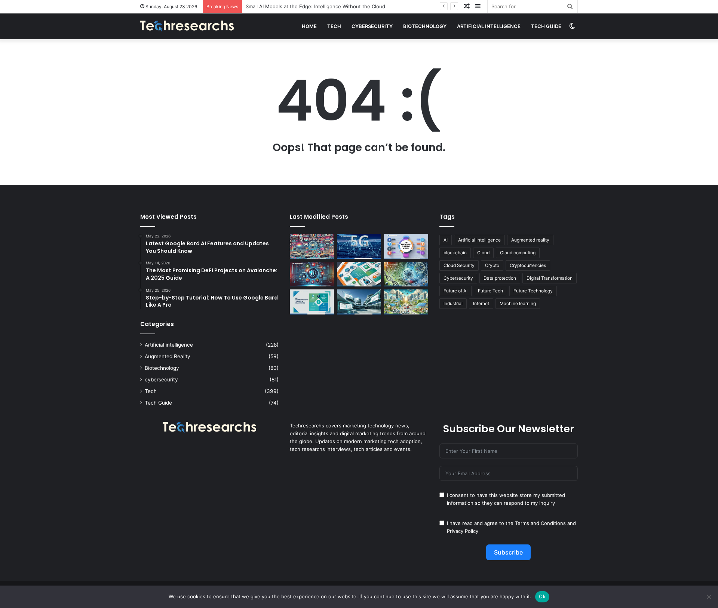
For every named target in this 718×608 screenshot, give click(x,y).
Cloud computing (518, 252)
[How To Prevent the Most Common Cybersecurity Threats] (312, 274)
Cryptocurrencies (528, 265)
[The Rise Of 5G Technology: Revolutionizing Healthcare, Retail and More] (359, 246)
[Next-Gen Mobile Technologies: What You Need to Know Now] (359, 274)
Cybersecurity (458, 278)
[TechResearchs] (187, 26)
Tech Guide (546, 26)
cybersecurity (372, 26)
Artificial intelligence (489, 26)
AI (446, 240)
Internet (481, 303)
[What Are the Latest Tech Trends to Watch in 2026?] (312, 246)
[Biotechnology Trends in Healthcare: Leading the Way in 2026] (312, 301)
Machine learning (518, 303)
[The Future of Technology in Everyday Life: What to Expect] (406, 301)
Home (309, 26)
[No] (708, 597)
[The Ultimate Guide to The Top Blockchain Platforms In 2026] (406, 246)
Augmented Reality (167, 356)
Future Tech (490, 291)
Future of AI (455, 291)
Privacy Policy (462, 531)
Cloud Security (459, 265)
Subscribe (508, 552)
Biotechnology (425, 26)
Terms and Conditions (540, 523)
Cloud (483, 252)
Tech (334, 26)
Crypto (492, 265)
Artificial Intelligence (479, 240)
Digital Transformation (550, 278)
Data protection (500, 278)
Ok (542, 596)
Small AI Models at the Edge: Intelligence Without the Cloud (315, 6)
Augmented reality (530, 240)
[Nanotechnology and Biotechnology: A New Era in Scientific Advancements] (406, 274)
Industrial (453, 303)
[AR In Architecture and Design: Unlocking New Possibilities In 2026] (359, 301)
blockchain (455, 252)
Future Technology (533, 291)
